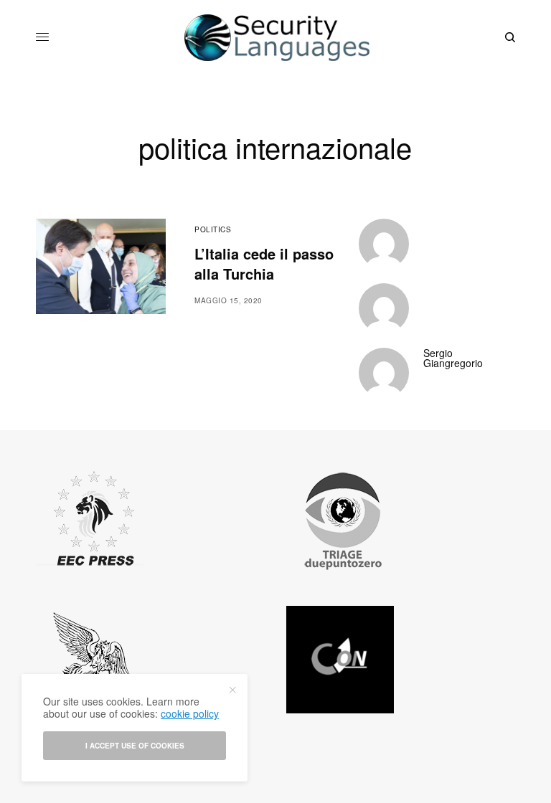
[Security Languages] (275, 37)
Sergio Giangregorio (453, 358)
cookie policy (190, 713)
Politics (212, 229)
